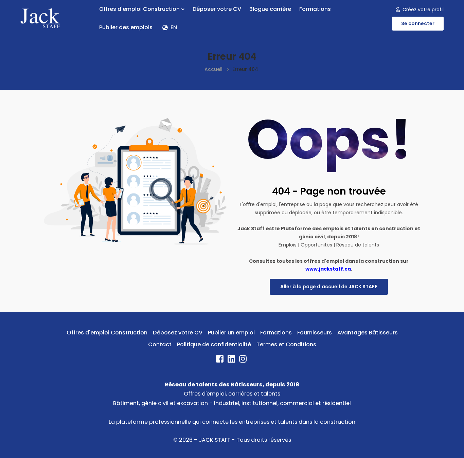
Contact (160, 344)
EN (174, 27)
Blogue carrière (270, 9)
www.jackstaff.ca (328, 268)
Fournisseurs (314, 332)
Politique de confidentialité (214, 344)
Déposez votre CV (177, 332)
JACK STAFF (214, 440)
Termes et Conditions (286, 344)
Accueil (213, 69)
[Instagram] (243, 360)
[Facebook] (220, 360)
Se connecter (417, 23)
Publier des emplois (126, 27)
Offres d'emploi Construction (139, 9)
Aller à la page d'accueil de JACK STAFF (328, 286)
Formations (315, 9)
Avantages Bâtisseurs (367, 332)
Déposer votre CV (217, 9)
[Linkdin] (232, 360)
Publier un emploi (231, 332)
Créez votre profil (423, 9)
